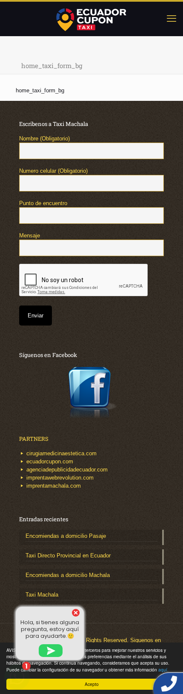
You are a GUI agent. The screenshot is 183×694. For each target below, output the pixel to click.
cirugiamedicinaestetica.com (61, 453)
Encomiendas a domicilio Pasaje (66, 536)
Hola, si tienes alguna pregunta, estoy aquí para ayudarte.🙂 (49, 629)
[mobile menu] (171, 18)
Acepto (92, 684)
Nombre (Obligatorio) (44, 138)
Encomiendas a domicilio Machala (68, 575)
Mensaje (29, 235)
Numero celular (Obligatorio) (53, 171)
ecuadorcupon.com (49, 461)
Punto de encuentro (43, 203)
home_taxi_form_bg (40, 90)
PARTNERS (34, 439)
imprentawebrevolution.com (60, 477)
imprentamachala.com (53, 486)
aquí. (163, 669)
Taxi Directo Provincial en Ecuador (68, 555)
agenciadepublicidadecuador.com (67, 469)
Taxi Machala (42, 594)
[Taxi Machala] (91, 18)
